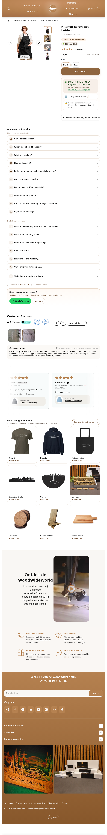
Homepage (9, 803)
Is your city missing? (24, 212)
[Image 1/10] (48, 30)
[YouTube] (38, 709)
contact (67, 657)
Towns (35, 6)
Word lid (96, 693)
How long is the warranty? (26, 259)
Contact (65, 803)
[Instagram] (7, 709)
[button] (67, 49)
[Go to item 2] (28, 335)
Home (27, 6)
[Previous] (11, 367)
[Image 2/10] (48, 39)
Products (31, 11)
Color (63, 60)
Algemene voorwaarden (34, 803)
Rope (75, 65)
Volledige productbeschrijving (28, 276)
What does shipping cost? (26, 235)
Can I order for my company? (28, 267)
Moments (72, 3)
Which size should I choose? (27, 147)
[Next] (96, 367)
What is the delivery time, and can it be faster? (36, 226)
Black (66, 65)
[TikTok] (62, 709)
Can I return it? (21, 251)
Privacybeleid (53, 803)
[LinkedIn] (31, 709)
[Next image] (39, 42)
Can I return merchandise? (27, 179)
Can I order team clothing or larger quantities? (36, 203)
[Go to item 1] (14, 335)
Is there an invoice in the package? (30, 243)
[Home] (9, 20)
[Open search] (56, 323)
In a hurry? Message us (79, 90)
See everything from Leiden (86, 422)
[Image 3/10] (48, 56)
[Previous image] (10, 42)
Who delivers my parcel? (26, 195)
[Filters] (63, 323)
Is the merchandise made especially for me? (35, 171)
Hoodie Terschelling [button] (28, 402)
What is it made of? (23, 155)
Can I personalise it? (24, 139)
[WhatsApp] (54, 709)
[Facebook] (15, 709)
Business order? (93, 55)
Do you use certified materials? (29, 187)
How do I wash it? (22, 163)
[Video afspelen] (71, 589)
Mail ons (39, 301)
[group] (25, 42)
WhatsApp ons (22, 301)
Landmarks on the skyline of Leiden (80, 117)
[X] (23, 709)
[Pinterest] (46, 709)
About (72, 14)
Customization (72, 8)
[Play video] (48, 47)
